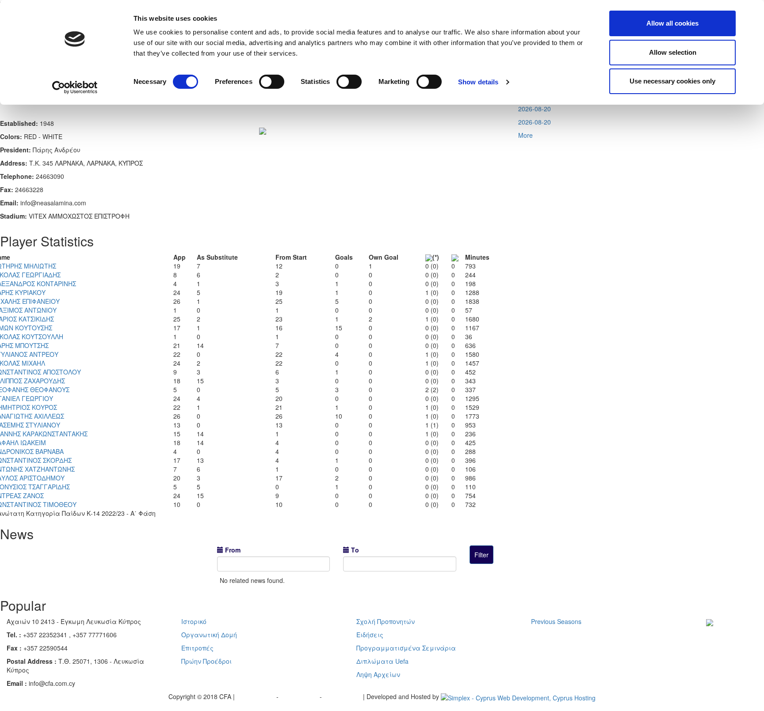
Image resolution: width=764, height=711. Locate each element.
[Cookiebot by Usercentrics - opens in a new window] (75, 87)
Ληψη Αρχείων (378, 674)
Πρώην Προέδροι (206, 661)
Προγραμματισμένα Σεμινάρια (406, 647)
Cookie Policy (343, 696)
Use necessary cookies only (672, 81)
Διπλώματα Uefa (382, 661)
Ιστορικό (193, 621)
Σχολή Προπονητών (385, 621)
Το (355, 549)
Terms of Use (300, 696)
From (233, 549)
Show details (478, 82)
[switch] (271, 82)
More (525, 135)
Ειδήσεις (369, 634)
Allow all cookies (672, 23)
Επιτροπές (197, 647)
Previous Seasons (556, 621)
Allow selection (672, 52)
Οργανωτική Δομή (209, 634)
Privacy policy (256, 696)
